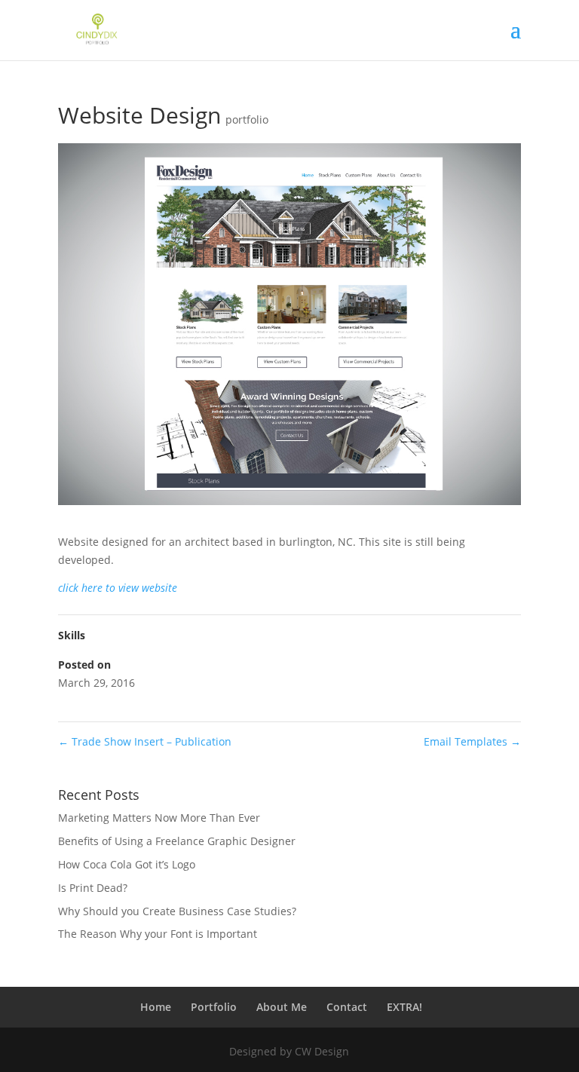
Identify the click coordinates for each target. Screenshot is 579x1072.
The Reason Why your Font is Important (157, 934)
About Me (281, 1007)
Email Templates (472, 741)
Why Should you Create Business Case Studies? (177, 911)
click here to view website (117, 587)
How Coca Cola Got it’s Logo (126, 864)
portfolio (246, 119)
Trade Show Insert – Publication (144, 741)
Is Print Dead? (92, 888)
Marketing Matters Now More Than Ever (159, 817)
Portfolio (214, 1007)
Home (155, 1007)
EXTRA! (404, 1007)
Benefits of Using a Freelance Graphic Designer (177, 841)
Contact (346, 1007)
